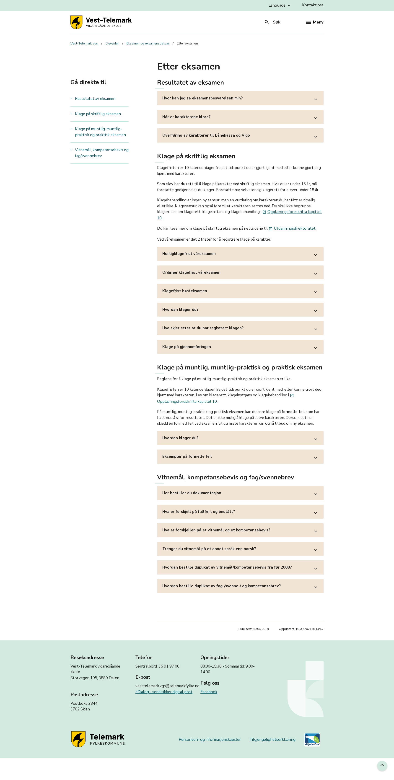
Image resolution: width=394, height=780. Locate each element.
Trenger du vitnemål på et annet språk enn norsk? (240, 549)
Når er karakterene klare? (240, 117)
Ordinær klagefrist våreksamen (240, 273)
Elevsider (112, 43)
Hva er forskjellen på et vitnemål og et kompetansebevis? (240, 531)
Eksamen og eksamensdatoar (148, 43)
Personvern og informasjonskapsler (210, 739)
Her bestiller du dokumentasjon (240, 493)
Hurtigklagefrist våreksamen (240, 254)
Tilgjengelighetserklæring (272, 739)
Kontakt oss (313, 5)
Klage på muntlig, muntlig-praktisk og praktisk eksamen (100, 132)
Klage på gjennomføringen (240, 347)
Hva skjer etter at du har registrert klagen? (240, 328)
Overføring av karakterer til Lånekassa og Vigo (240, 136)
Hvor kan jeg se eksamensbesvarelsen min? (240, 99)
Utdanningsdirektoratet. (292, 228)
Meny (318, 22)
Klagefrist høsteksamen (240, 291)
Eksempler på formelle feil (240, 457)
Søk (272, 22)
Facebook (208, 691)
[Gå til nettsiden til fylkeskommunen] (98, 740)
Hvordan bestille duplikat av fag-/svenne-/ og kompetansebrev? (240, 586)
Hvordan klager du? (240, 310)
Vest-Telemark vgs (84, 43)
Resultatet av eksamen (95, 98)
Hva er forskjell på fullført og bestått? (240, 512)
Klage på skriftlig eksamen (98, 114)
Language (280, 5)
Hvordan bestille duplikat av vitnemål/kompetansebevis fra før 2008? (240, 568)
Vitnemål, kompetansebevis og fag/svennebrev (102, 153)
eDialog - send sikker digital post (163, 691)
